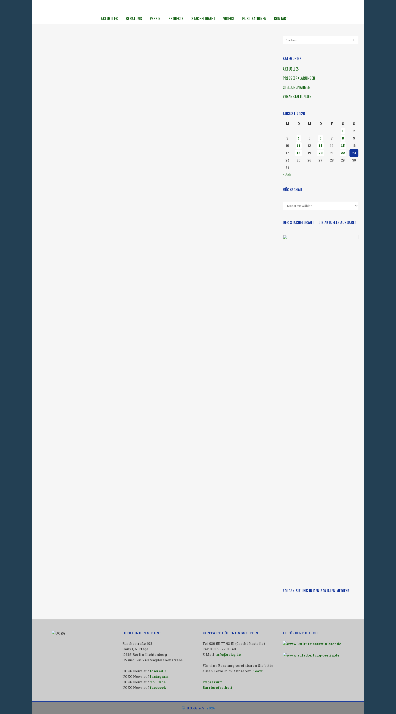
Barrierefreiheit (217, 687)
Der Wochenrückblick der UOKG (73, 122)
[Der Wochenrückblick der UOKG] (94, 78)
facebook (158, 687)
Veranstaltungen (297, 96)
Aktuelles (291, 69)
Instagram (159, 676)
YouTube (157, 682)
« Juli (287, 174)
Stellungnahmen (296, 87)
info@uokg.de (228, 654)
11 (298, 145)
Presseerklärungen (299, 78)
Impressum (213, 682)
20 (321, 153)
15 (343, 145)
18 (298, 153)
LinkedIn (158, 671)
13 (320, 145)
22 (343, 153)
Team (258, 671)
